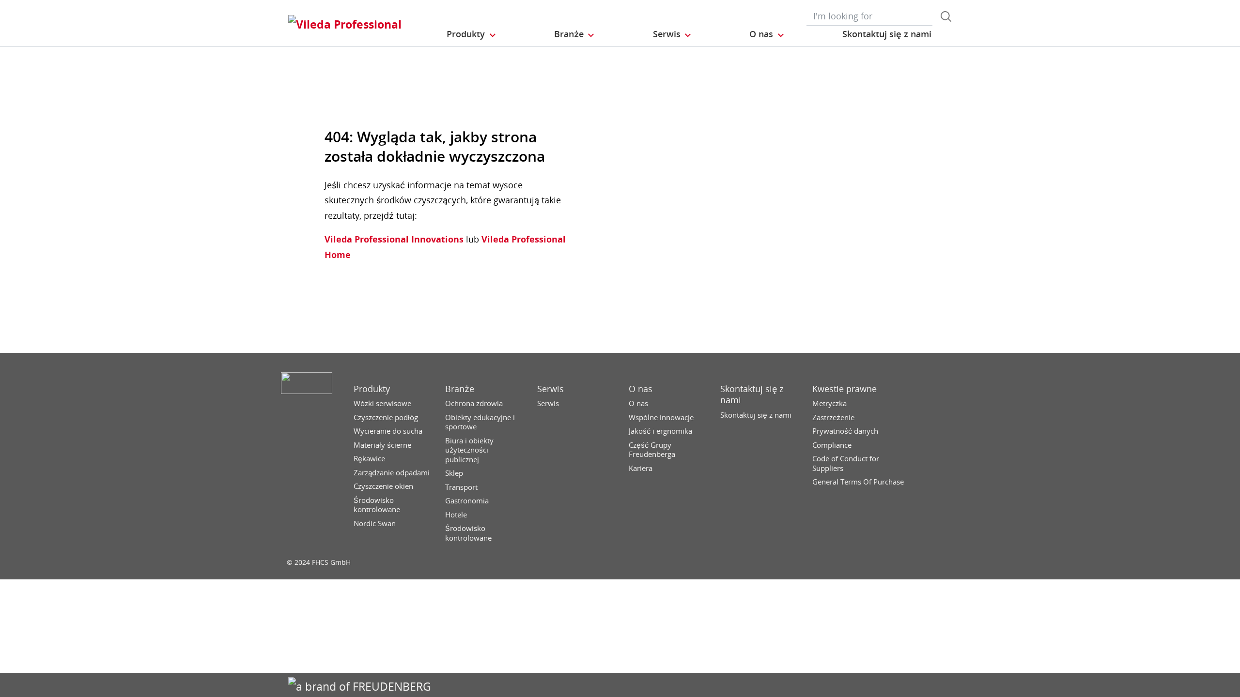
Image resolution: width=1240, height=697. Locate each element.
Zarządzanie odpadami (392, 472)
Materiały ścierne (382, 445)
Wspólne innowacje (661, 417)
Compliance (832, 445)
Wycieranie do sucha (388, 431)
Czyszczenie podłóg (386, 417)
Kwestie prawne (844, 388)
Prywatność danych (845, 431)
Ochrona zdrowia (474, 403)
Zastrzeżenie (833, 417)
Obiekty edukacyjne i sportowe (480, 422)
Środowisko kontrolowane (377, 505)
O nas (640, 388)
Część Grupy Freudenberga (652, 449)
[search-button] (946, 16)
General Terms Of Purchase (858, 481)
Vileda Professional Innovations (394, 239)
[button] (472, 34)
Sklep (454, 473)
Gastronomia (467, 500)
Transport (461, 487)
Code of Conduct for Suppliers (845, 463)
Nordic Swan (375, 523)
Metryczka (829, 403)
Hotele (456, 514)
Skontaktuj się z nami (751, 394)
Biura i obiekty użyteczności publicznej (469, 450)
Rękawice (369, 458)
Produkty (372, 388)
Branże (459, 388)
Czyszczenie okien (383, 486)
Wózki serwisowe (382, 403)
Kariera (640, 468)
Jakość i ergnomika (660, 431)
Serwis (550, 388)
